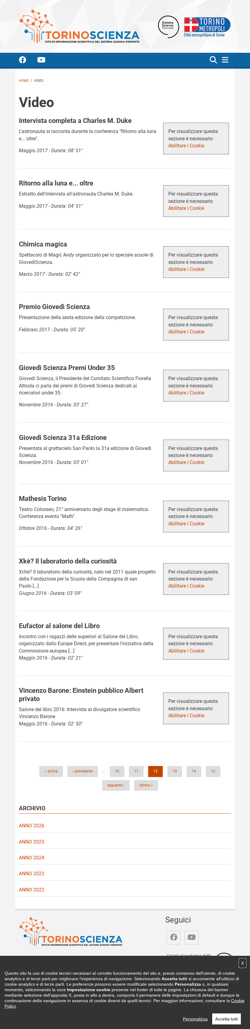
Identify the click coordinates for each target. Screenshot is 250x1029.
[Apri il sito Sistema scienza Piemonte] (168, 26)
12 (157, 771)
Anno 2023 (31, 873)
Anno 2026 (31, 826)
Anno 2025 (31, 842)
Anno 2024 (31, 858)
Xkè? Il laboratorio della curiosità (68, 561)
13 (176, 771)
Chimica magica (43, 244)
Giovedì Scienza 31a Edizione (63, 437)
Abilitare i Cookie (186, 146)
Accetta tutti (226, 1018)
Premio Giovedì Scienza (54, 307)
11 (138, 771)
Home (24, 81)
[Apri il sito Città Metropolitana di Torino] (205, 26)
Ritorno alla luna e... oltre (56, 183)
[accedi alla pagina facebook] (27, 61)
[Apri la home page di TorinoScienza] (79, 26)
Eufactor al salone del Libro (59, 626)
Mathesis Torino (42, 498)
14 (195, 771)
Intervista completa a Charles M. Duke (75, 120)
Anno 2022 (31, 890)
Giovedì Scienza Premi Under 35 (67, 368)
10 (119, 771)
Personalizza (195, 1018)
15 (215, 771)
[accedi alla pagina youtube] (46, 61)
